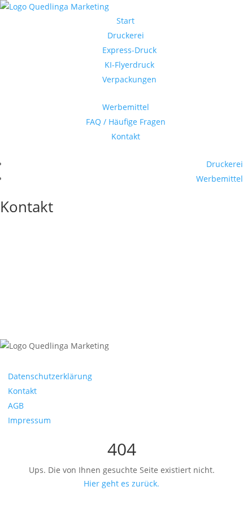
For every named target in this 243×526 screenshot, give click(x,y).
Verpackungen (129, 79)
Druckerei (125, 35)
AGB (16, 405)
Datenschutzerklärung (50, 376)
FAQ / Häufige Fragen (126, 121)
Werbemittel (125, 107)
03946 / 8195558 (54, 245)
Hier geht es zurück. (121, 483)
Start (125, 20)
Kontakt (125, 136)
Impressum (29, 420)
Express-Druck (129, 50)
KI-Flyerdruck (129, 64)
